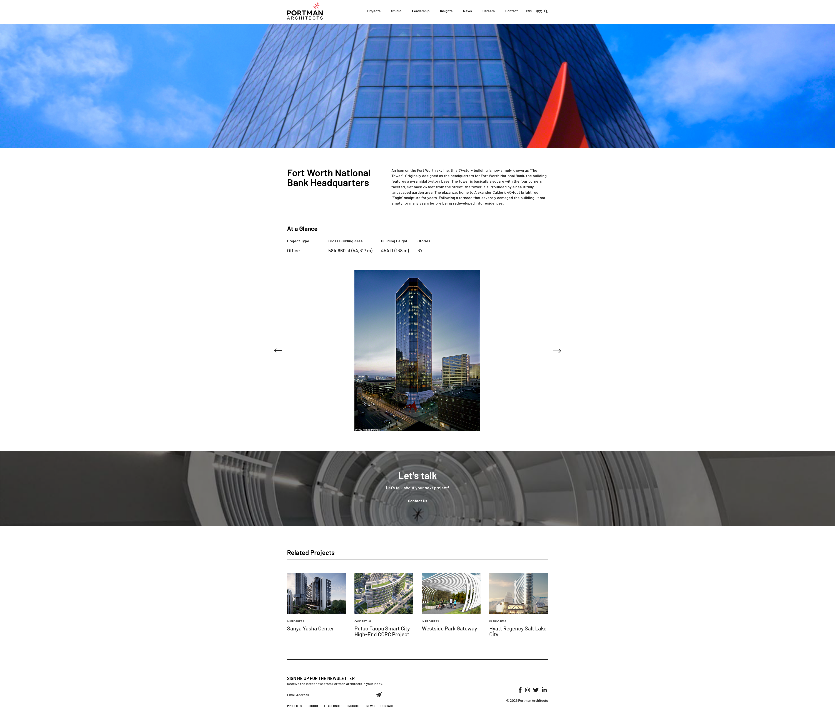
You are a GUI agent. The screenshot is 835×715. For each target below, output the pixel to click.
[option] (417, 350)
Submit (379, 694)
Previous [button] (278, 350)
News (467, 11)
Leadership (420, 11)
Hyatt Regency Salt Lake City (517, 631)
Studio (396, 11)
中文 (539, 11)
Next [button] (557, 350)
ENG (529, 11)
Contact (511, 11)
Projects (374, 11)
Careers (489, 11)
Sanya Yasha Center (310, 628)
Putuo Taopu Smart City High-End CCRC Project (382, 631)
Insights (446, 11)
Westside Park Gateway (449, 628)
